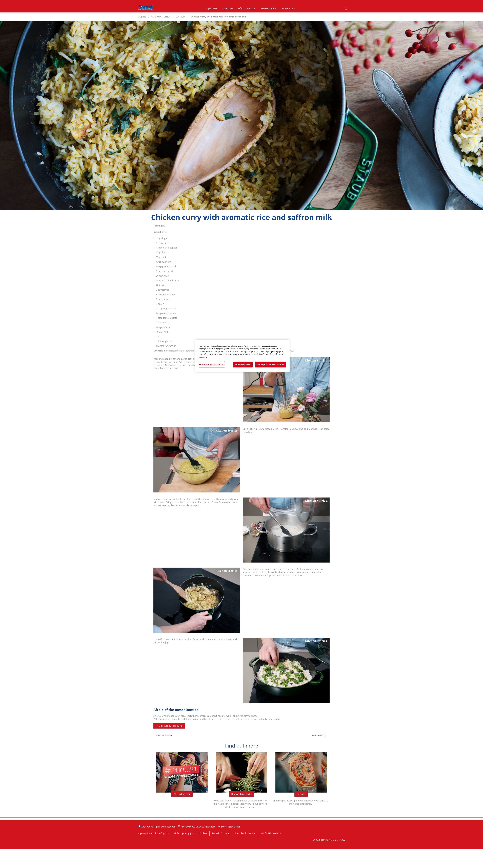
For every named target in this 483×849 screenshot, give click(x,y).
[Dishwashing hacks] (241, 783)
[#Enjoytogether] (181, 783)
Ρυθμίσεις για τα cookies (212, 364)
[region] (242, 356)
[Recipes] (301, 783)
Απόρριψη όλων (243, 364)
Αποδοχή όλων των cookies (270, 364)
